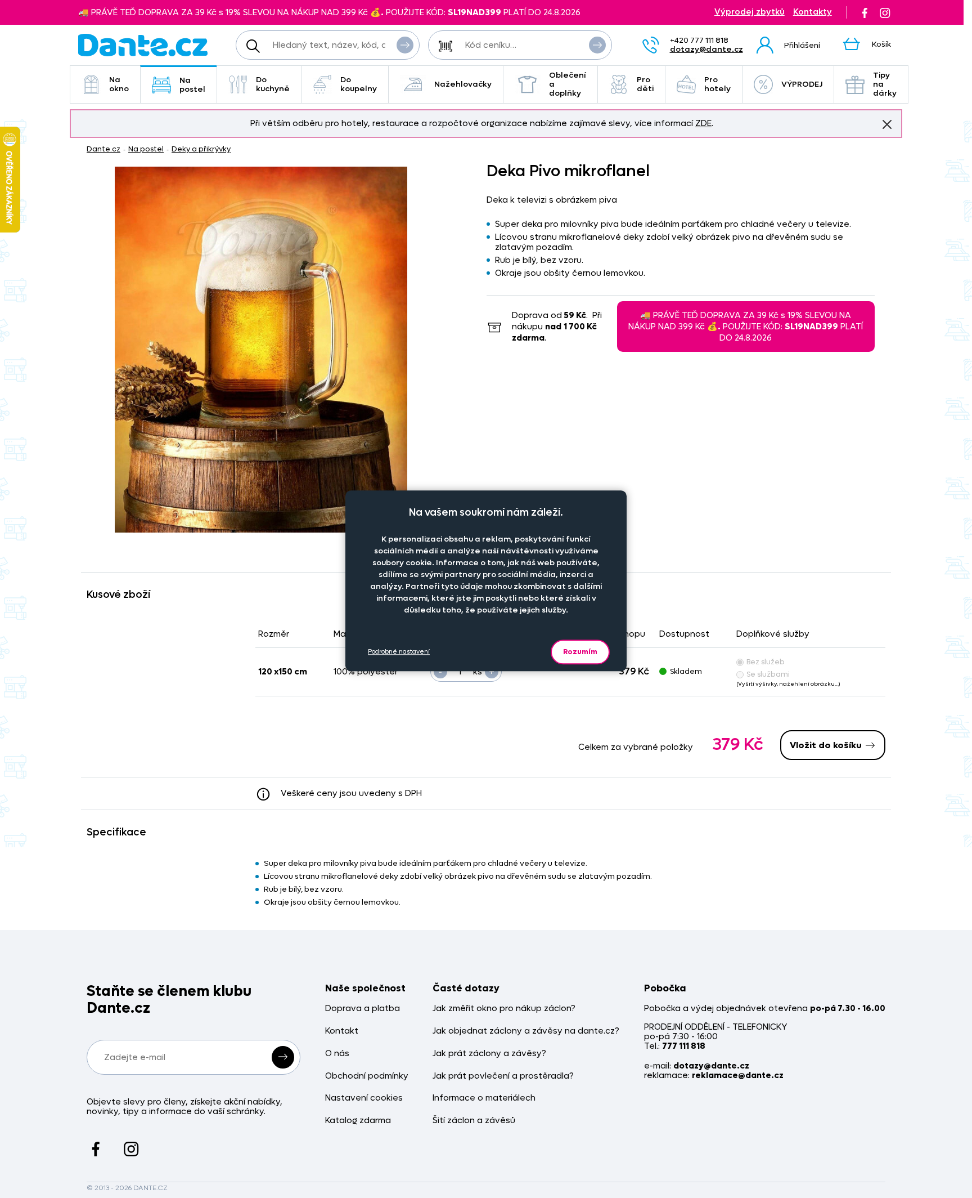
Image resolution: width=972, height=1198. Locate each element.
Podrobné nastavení (399, 652)
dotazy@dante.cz (706, 49)
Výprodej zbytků (749, 12)
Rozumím (580, 651)
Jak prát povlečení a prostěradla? (503, 1076)
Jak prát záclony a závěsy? (489, 1053)
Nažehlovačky (463, 84)
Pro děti (645, 84)
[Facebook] (865, 12)
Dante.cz (103, 149)
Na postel (192, 85)
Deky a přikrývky (201, 149)
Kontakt (341, 1031)
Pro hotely (717, 84)
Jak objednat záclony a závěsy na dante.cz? (526, 1031)
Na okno (119, 84)
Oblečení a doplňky (567, 84)
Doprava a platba (362, 1008)
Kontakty (812, 12)
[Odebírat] (283, 1057)
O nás (337, 1053)
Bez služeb (765, 662)
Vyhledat (405, 45)
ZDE (703, 123)
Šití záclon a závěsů (474, 1120)
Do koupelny (358, 84)
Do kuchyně (273, 84)
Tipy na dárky (885, 84)
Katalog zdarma (358, 1120)
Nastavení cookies (364, 1098)
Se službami (768, 674)
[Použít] (597, 45)
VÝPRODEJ (801, 84)
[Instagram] (885, 12)
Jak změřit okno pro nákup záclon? (504, 1008)
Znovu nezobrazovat (887, 124)
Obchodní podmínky (366, 1076)
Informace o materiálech (484, 1098)
